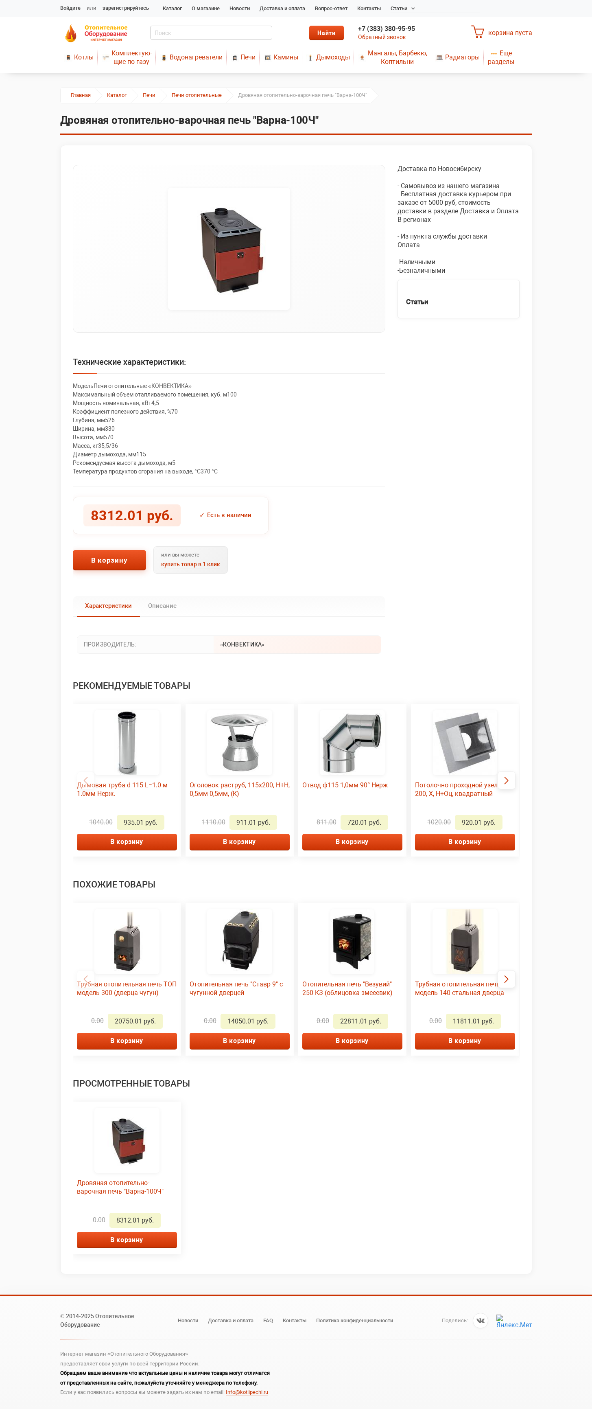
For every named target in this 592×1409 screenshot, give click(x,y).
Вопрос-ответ (331, 8)
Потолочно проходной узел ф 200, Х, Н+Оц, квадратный (459, 789)
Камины (285, 57)
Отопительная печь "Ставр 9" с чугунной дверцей (236, 988)
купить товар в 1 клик (190, 564)
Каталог (172, 8)
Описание (162, 605)
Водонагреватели (196, 57)
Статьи (399, 8)
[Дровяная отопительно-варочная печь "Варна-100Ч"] (229, 248)
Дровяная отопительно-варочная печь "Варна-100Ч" (120, 1187)
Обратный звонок (382, 37)
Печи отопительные (197, 95)
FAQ (268, 1320)
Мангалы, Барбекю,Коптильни (397, 57)
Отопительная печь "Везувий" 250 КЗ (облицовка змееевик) (347, 988)
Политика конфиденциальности (354, 1320)
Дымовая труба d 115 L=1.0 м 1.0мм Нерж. (122, 789)
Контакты (369, 8)
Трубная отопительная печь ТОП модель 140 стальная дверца (465, 988)
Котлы (84, 57)
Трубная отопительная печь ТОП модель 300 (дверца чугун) (127, 988)
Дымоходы (333, 57)
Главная (81, 95)
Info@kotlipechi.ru (247, 1392)
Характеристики (108, 605)
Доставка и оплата (282, 8)
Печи (248, 57)
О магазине (206, 8)
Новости (239, 8)
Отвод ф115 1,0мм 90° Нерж (345, 785)
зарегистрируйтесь (126, 8)
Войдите (70, 8)
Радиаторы (462, 57)
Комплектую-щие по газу (131, 57)
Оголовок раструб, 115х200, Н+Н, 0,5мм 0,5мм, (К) (240, 789)
